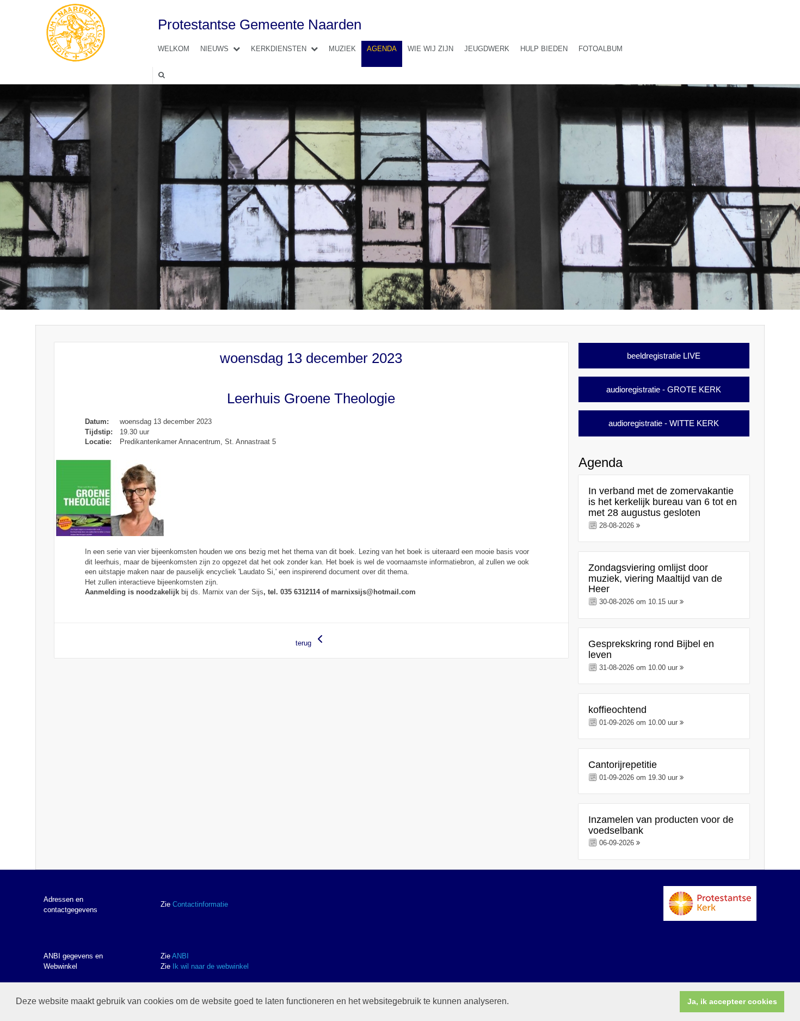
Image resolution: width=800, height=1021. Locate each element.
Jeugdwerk (486, 49)
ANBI (180, 956)
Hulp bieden (544, 49)
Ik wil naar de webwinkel (211, 966)
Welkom (173, 49)
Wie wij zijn (430, 49)
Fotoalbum (601, 49)
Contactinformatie (200, 904)
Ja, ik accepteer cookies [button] (732, 1001)
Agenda (382, 49)
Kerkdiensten (278, 49)
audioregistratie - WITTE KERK (663, 423)
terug (304, 643)
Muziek (342, 49)
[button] (512, 1002)
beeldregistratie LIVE (663, 355)
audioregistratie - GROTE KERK (663, 389)
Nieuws (214, 49)
